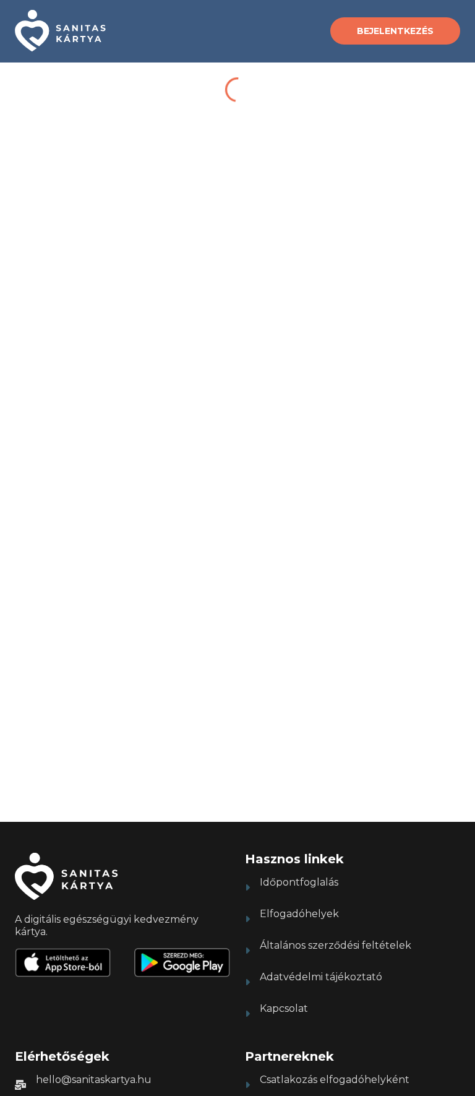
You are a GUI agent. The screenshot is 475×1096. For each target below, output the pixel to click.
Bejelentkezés (395, 31)
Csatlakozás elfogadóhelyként (334, 1079)
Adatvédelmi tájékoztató (321, 977)
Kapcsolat (284, 1008)
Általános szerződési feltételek (335, 945)
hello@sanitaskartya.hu (94, 1079)
